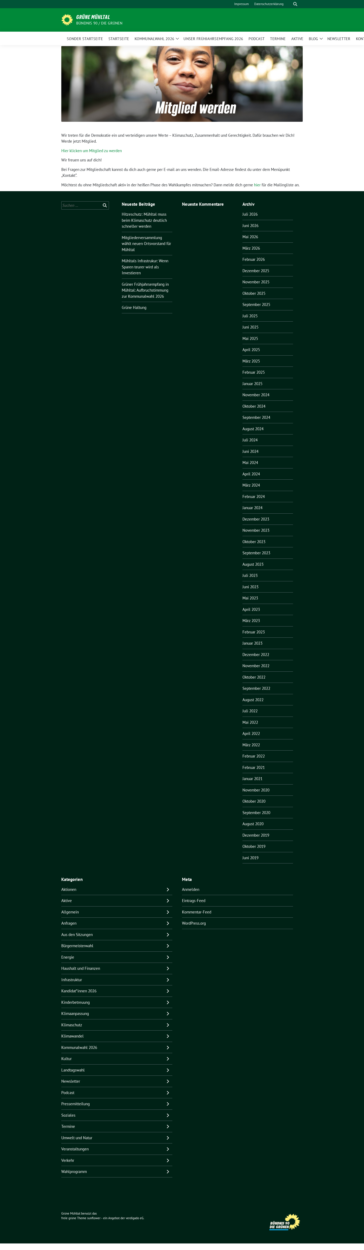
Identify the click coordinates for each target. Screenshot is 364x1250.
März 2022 (251, 744)
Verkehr (67, 1160)
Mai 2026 (250, 236)
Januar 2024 (252, 507)
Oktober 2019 (253, 846)
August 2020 (253, 823)
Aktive (66, 900)
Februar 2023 (253, 631)
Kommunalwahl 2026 (79, 1047)
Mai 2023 (250, 598)
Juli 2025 (250, 315)
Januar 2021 (252, 778)
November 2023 (255, 530)
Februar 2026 (253, 259)
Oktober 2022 (253, 677)
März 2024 (251, 485)
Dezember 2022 (255, 654)
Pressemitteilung (75, 1103)
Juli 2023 (250, 575)
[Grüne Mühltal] (67, 19)
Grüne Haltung (134, 307)
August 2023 (253, 564)
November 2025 (255, 281)
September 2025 (256, 304)
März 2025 (251, 361)
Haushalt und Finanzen (80, 968)
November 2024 (255, 394)
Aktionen (68, 889)
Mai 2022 (250, 722)
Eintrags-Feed (193, 900)
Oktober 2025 (253, 293)
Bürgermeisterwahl (77, 945)
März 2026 (251, 248)
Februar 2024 (253, 496)
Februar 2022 (253, 756)
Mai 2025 (250, 338)
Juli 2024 (250, 439)
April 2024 (251, 473)
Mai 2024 (250, 462)
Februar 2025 (253, 372)
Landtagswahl (73, 1070)
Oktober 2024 (253, 406)
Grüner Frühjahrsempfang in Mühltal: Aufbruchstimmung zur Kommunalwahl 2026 (145, 290)
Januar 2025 (252, 383)
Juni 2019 (250, 857)
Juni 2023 (250, 586)
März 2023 (251, 620)
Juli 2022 (250, 710)
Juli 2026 (250, 214)
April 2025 (251, 349)
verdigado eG (134, 1218)
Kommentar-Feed (196, 912)
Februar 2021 (253, 767)
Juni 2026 (250, 225)
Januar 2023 (252, 643)
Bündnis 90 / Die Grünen (99, 23)
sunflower (93, 1218)
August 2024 (253, 428)
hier (257, 184)
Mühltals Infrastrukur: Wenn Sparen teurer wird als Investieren (145, 266)
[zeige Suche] (295, 4)
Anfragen (68, 923)
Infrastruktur (71, 979)
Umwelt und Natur (76, 1137)
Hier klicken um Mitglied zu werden (91, 150)
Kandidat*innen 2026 (78, 990)
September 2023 (256, 552)
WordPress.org (194, 923)
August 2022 (253, 699)
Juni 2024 (250, 451)
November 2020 (255, 790)
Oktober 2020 (253, 801)
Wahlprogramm (74, 1171)
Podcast (67, 1092)
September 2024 (256, 417)
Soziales (68, 1115)
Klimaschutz (71, 1024)
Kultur (66, 1058)
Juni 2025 (250, 327)
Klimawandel (72, 1036)
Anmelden (190, 889)
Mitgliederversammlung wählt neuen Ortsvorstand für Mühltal (146, 243)
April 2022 (251, 733)
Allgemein (70, 912)
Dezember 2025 (255, 270)
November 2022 (255, 665)
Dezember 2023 (255, 519)
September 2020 (256, 812)
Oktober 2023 (253, 541)
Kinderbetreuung (75, 1002)
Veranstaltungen (75, 1148)
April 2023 (251, 609)
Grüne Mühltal (93, 17)
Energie (67, 957)
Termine (68, 1126)
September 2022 (256, 688)
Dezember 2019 (255, 835)
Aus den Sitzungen (77, 934)
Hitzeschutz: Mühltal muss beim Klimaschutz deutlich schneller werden (144, 220)
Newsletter (70, 1081)
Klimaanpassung (75, 1013)
